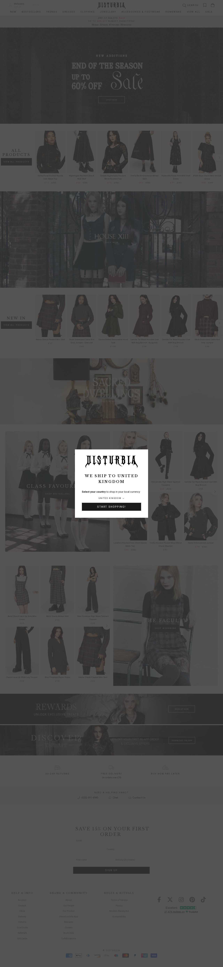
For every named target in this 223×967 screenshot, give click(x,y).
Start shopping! (111, 506)
